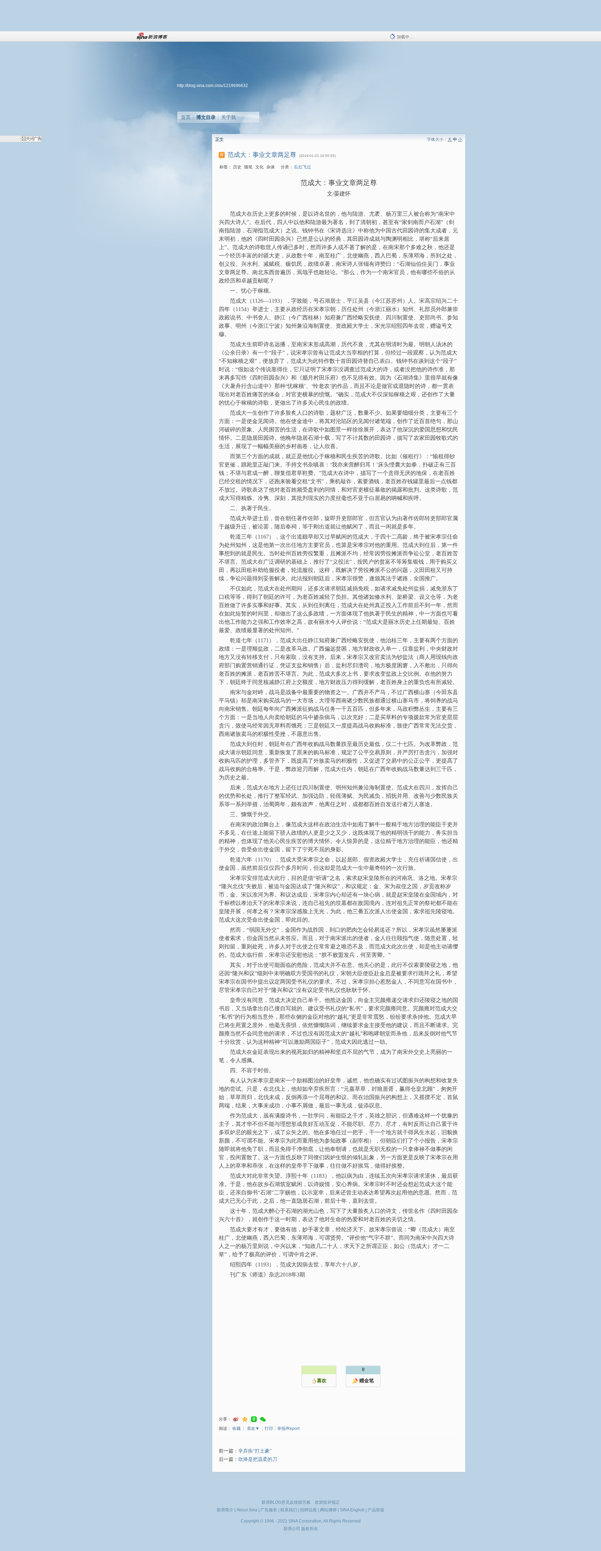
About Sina (247, 1510)
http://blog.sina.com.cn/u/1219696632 (212, 85)
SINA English (352, 1510)
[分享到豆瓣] (254, 1419)
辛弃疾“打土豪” (255, 1451)
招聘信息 (308, 1510)
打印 (269, 1428)
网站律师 (328, 1510)
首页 (186, 117)
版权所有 (309, 1528)
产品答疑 (376, 1510)
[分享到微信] (263, 1419)
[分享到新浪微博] (236, 1419)
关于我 (228, 117)
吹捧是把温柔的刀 (257, 1459)
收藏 (236, 1428)
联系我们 (288, 1510)
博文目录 (206, 117)
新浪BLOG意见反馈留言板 (286, 1502)
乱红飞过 (302, 167)
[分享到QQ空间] (245, 1419)
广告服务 (269, 1510)
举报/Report (288, 1428)
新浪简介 (225, 1510)
